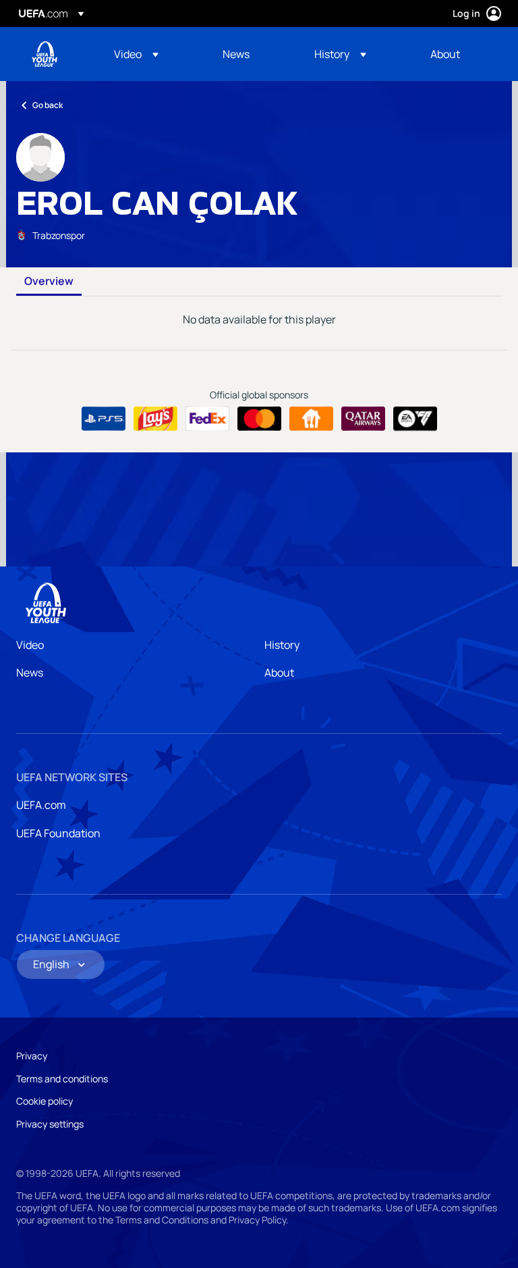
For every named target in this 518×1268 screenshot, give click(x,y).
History (281, 644)
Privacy (31, 1055)
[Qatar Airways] (363, 418)
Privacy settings (50, 1123)
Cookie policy (44, 1100)
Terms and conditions (62, 1078)
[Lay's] (155, 418)
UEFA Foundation (58, 833)
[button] (136, 54)
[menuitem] (151, 54)
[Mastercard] (259, 418)
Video (30, 644)
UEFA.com (41, 804)
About (279, 672)
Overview (49, 281)
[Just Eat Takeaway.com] (311, 418)
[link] (236, 54)
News (29, 672)
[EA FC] (415, 418)
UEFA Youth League (44, 54)
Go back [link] (47, 105)
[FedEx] (207, 418)
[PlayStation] (103, 418)
